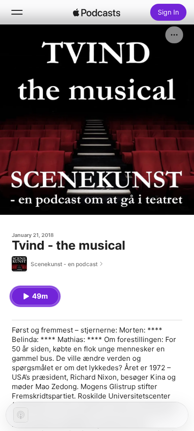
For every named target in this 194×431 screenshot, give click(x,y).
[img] (96, 12)
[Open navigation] (17, 12)
